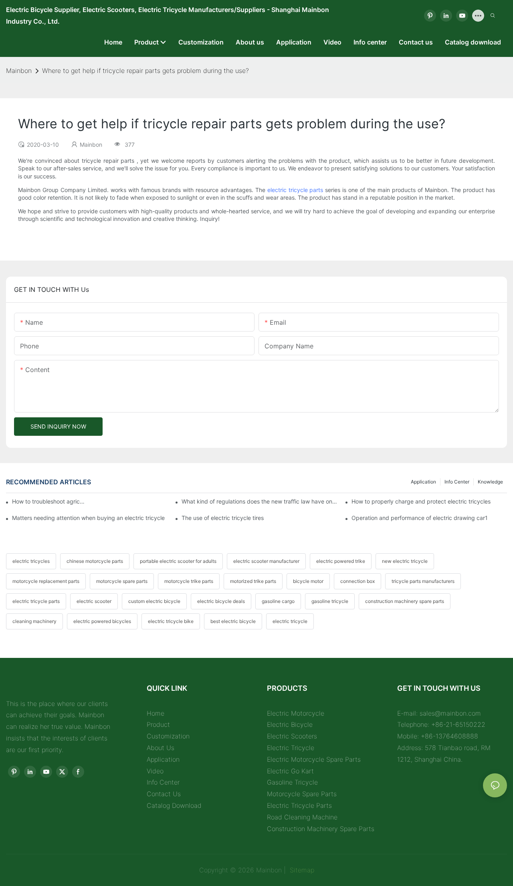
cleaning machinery (34, 621)
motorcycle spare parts (121, 581)
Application (423, 482)
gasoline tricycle (329, 601)
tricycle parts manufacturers (423, 581)
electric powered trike (340, 561)
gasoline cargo (278, 601)
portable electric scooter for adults (178, 561)
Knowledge (490, 482)
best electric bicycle (233, 621)
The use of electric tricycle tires (223, 517)
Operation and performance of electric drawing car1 (419, 517)
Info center (456, 482)
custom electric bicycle (154, 601)
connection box (357, 581)
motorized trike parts (253, 581)
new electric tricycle (405, 561)
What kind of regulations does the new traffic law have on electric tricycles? (259, 501)
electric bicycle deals (221, 601)
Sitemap (301, 870)
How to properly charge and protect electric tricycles (421, 501)
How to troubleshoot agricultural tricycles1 (49, 501)
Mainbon (19, 71)
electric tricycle (290, 621)
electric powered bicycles (102, 621)
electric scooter (94, 601)
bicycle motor (308, 581)
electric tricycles (31, 561)
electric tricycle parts (295, 189)
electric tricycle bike (171, 621)
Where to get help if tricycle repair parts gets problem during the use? (145, 71)
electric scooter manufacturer (266, 561)
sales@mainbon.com (450, 713)
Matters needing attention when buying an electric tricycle (88, 517)
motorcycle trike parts (188, 581)
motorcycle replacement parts (45, 581)
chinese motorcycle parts (95, 561)
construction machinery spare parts (404, 601)
